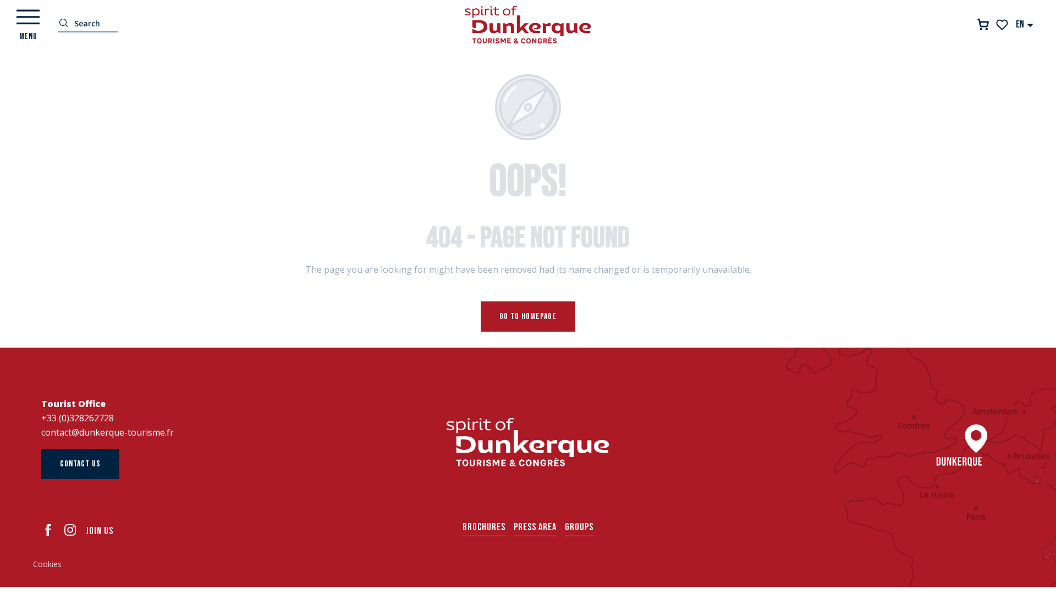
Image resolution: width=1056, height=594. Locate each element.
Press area (535, 527)
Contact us (80, 464)
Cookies (47, 564)
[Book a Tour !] (983, 24)
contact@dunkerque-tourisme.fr (107, 432)
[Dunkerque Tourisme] (528, 25)
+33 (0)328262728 (77, 418)
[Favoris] (1003, 24)
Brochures (484, 527)
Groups (579, 527)
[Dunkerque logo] (528, 442)
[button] (1025, 24)
